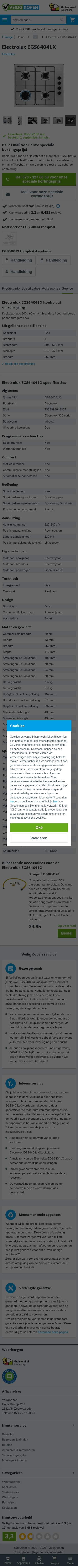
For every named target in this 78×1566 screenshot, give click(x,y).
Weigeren (39, 838)
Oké (39, 827)
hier (12, 801)
